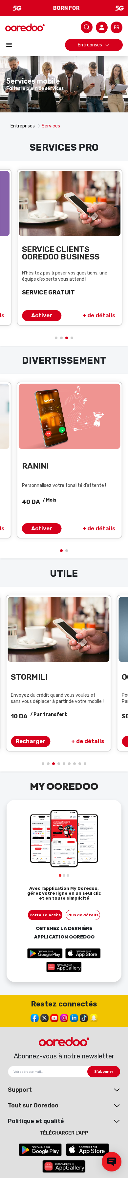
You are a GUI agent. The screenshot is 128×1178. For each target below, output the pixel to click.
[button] (56, 338)
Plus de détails (82, 915)
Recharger (30, 741)
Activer (41, 315)
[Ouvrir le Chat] (111, 1161)
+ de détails (99, 315)
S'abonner (103, 1072)
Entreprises (90, 45)
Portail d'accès (45, 915)
